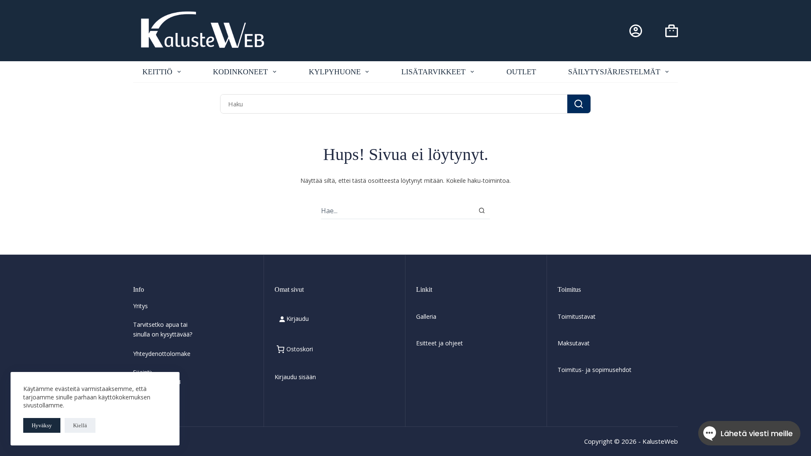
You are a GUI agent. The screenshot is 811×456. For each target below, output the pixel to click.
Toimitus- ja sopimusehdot (594, 370)
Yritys (140, 306)
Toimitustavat (577, 316)
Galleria (426, 316)
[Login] (635, 30)
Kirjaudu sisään (295, 377)
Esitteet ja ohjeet (439, 343)
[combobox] (393, 103)
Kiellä (80, 425)
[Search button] (579, 103)
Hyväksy (42, 425)
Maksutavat (574, 343)
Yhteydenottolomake (162, 354)
